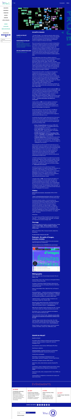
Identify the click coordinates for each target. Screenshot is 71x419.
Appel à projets (5, 20)
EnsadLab (18, 52)
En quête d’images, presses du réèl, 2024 (40, 234)
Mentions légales (20, 415)
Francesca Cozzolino (36, 350)
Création (6, 17)
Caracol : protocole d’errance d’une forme (40, 196)
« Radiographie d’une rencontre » (40, 164)
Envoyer (28, 412)
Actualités (5, 26)
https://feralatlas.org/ (54, 322)
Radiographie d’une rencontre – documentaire (41, 192)
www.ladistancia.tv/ (51, 305)
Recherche (5, 10)
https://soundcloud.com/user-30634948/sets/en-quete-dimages (45, 244)
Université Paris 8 (24, 52)
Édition (5, 15)
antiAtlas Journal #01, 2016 (45, 316)
